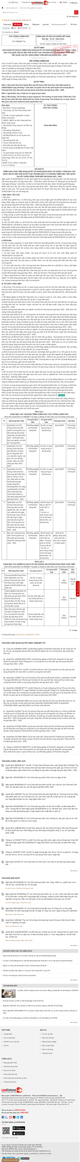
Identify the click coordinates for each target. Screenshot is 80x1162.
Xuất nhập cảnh (18, 914)
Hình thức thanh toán (11, 1066)
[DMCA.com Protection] (23, 1159)
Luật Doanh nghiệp (22, 1153)
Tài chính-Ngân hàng (12, 902)
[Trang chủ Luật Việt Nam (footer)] (40, 1090)
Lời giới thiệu (8, 1034)
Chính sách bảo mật (10, 1074)
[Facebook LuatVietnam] (3, 1117)
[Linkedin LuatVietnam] (21, 1117)
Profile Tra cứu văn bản (11, 1041)
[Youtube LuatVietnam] (10, 1117)
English (65, 2)
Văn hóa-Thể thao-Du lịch (24, 888)
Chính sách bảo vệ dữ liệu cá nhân (15, 1078)
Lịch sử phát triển (9, 1038)
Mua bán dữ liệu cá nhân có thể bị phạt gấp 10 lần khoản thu (23, 1001)
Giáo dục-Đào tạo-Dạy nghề (14, 940)
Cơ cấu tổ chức (10, 888)
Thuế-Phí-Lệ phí (25, 902)
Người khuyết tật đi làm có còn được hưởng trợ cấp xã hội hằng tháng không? (29, 956)
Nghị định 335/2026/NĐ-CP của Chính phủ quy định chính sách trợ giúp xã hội (35, 777)
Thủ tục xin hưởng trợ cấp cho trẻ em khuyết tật (19, 975)
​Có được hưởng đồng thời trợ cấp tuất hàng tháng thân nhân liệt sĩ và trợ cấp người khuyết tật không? (37, 961)
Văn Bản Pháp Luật (8, 1153)
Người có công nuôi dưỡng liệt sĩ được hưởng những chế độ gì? (25, 965)
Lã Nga (74, 630)
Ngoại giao (8, 914)
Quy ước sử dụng (9, 1070)
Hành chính (28, 940)
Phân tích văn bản (48, 1038)
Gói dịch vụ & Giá (50, 2)
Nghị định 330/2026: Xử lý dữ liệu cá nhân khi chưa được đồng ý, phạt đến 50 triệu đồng (33, 1006)
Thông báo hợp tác (10, 1082)
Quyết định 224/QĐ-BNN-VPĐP (28, 635)
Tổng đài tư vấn (47, 1053)
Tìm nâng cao (73, 16)
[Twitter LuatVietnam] (18, 1117)
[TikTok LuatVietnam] (14, 1117)
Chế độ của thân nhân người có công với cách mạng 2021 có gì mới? (26, 970)
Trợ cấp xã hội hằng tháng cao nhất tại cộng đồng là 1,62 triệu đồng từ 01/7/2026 (30, 1018)
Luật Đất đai (34, 1153)
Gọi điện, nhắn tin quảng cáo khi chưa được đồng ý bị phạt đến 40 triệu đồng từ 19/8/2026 (47, 990)
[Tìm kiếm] (76, 12)
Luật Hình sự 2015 (45, 1153)
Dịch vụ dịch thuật (48, 1045)
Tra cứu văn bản (47, 1034)
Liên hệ (6, 1045)
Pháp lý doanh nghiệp (49, 1041)
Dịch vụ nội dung (47, 1049)
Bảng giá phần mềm (10, 1062)
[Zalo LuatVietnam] (6, 1117)
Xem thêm (73, 871)
